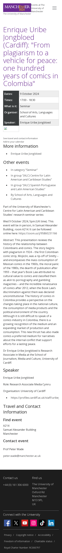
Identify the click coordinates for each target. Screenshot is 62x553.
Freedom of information (17, 541)
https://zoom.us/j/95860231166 (38, 233)
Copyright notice (25, 534)
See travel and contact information (20, 138)
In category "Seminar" (24, 170)
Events (38, 8)
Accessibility (44, 534)
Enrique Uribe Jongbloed (26, 154)
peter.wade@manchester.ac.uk (22, 456)
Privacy (8, 534)
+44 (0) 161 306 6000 (15, 485)
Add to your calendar (13, 141)
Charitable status (43, 541)
